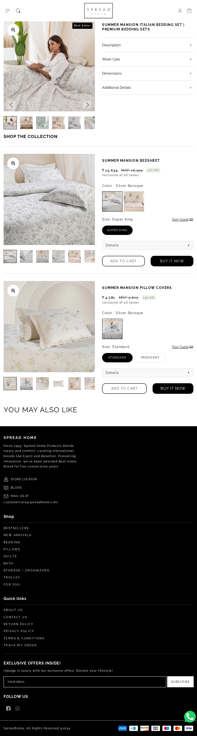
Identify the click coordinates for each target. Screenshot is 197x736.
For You (12, 584)
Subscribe (180, 681)
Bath (8, 563)
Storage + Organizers (26, 570)
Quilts (10, 556)
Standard (120, 359)
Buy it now (172, 261)
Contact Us (15, 617)
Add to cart (123, 261)
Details (148, 245)
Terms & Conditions (24, 638)
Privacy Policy (19, 631)
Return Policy (18, 624)
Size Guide (180, 219)
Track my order (20, 645)
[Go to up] (191, 730)
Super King (120, 231)
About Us (13, 610)
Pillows (12, 549)
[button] (8, 11)
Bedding (12, 542)
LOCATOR (29, 479)
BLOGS (16, 487)
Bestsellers (16, 528)
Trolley (12, 577)
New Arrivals (18, 535)
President (153, 359)
